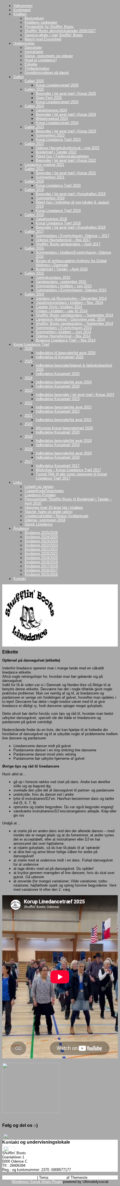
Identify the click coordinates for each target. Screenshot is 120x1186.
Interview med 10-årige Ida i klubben (54, 507)
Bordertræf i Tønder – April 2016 (62, 269)
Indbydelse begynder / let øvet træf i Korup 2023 (75, 395)
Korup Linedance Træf (31, 344)
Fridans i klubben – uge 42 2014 (61, 311)
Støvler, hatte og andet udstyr (49, 512)
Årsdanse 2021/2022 (41, 549)
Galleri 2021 (34, 169)
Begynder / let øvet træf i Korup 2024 (66, 114)
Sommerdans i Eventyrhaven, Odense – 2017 (72, 236)
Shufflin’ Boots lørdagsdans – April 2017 (68, 244)
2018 (28, 449)
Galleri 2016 (34, 248)
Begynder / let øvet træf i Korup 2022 (66, 160)
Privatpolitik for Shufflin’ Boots (49, 27)
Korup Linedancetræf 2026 (57, 85)
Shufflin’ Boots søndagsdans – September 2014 (74, 315)
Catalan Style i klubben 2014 (59, 307)
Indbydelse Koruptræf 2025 (58, 374)
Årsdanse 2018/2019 (41, 562)
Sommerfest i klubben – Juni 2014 (63, 332)
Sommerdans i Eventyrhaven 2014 (64, 328)
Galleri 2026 (34, 81)
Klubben (20, 14)
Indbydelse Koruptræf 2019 (58, 445)
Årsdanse (21, 528)
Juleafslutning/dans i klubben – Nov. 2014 (69, 303)
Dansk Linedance (38, 524)
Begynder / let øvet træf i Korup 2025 (66, 93)
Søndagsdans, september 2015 (61, 282)
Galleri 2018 (34, 215)
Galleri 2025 (34, 89)
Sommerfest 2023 (50, 135)
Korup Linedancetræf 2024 (57, 123)
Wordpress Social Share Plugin (37, 1182)
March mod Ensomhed (43, 39)
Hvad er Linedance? (41, 60)
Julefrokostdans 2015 (53, 277)
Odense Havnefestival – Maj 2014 (63, 336)
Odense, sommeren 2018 (45, 520)
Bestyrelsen (34, 18)
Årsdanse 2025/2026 (41, 533)
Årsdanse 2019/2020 (41, 558)
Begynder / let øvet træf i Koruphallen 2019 (70, 194)
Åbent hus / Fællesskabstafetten (62, 156)
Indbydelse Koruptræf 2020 (58, 432)
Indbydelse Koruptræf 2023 (58, 399)
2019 (28, 436)
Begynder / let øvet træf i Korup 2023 (66, 131)
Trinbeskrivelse (37, 68)
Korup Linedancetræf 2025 (57, 102)
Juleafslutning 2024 (51, 110)
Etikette (31, 64)
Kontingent (22, 10)
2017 (28, 461)
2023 (28, 390)
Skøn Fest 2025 (49, 98)
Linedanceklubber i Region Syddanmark (56, 516)
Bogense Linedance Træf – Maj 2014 (65, 340)
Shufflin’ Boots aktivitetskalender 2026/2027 (60, 31)
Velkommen (22, 6)
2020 (28, 424)
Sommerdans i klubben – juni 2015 (64, 286)
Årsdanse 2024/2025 (41, 537)
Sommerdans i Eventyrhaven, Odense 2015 (71, 290)
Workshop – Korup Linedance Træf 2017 (68, 470)
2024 (28, 378)
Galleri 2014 (34, 294)
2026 (28, 349)
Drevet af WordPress (19, 1177)
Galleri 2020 (34, 181)
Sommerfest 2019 (50, 198)
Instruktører (34, 52)
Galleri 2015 (34, 273)
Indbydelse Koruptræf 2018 (58, 457)
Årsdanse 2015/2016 (41, 574)
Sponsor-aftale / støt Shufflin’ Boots (54, 35)
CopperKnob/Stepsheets (44, 491)
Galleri (18, 77)
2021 (28, 415)
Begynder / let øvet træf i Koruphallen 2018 (70, 227)
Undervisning (23, 43)
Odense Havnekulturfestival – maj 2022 (67, 148)
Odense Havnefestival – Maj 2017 (63, 240)
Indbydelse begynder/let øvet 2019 (64, 441)
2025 (28, 361)
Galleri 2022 (34, 144)
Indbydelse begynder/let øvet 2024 (64, 382)
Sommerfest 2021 (50, 177)
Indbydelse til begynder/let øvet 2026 (65, 353)
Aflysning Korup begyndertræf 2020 (64, 428)
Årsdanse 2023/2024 (41, 541)
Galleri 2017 (34, 231)
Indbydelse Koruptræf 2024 (58, 386)
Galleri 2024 (34, 106)
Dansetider (33, 47)
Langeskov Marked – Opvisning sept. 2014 (70, 319)
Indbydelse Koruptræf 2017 (58, 466)
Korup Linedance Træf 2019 (58, 211)
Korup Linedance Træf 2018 (58, 223)
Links (17, 482)
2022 (28, 403)
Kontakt (19, 579)
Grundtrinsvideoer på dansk (47, 73)
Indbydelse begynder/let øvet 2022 (64, 407)
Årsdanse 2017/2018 (41, 566)
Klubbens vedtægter (41, 22)
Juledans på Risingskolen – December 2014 (71, 298)
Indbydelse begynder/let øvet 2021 (64, 420)
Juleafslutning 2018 (51, 219)
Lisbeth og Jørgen (39, 487)
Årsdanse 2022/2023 (41, 545)
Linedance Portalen (40, 495)
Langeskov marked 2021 (44, 165)
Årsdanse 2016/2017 (41, 570)
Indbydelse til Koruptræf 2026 (59, 357)
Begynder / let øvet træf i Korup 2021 (66, 173)
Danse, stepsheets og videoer (49, 56)
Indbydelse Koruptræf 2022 (58, 411)
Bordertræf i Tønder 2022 (56, 152)
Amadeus (57, 1177)
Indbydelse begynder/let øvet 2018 (64, 453)
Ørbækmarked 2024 (52, 119)
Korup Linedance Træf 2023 (58, 139)
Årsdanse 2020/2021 (41, 553)
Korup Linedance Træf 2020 (58, 185)
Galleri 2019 (34, 190)
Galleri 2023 (34, 127)
